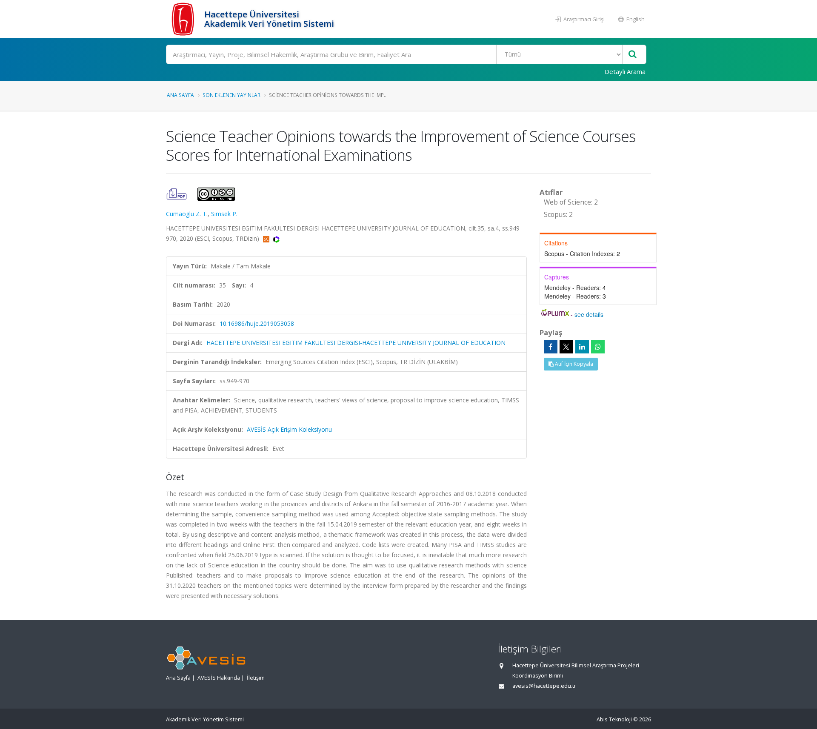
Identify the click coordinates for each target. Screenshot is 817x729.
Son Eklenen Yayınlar (231, 94)
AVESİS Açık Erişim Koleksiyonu (289, 429)
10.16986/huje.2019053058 (257, 323)
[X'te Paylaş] (566, 346)
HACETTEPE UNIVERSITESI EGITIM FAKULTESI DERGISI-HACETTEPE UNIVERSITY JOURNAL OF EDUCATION (356, 343)
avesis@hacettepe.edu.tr (544, 685)
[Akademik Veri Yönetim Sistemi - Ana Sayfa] (184, 19)
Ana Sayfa (180, 94)
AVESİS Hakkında (218, 677)
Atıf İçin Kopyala (573, 363)
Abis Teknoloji (614, 719)
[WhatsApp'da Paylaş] (598, 346)
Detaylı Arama (625, 71)
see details (588, 314)
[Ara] (632, 54)
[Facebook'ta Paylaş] (550, 346)
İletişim (256, 677)
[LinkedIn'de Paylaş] (582, 346)
